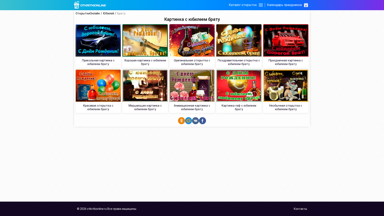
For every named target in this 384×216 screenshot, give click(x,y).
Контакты (300, 208)
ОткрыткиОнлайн (88, 13)
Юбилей (108, 13)
